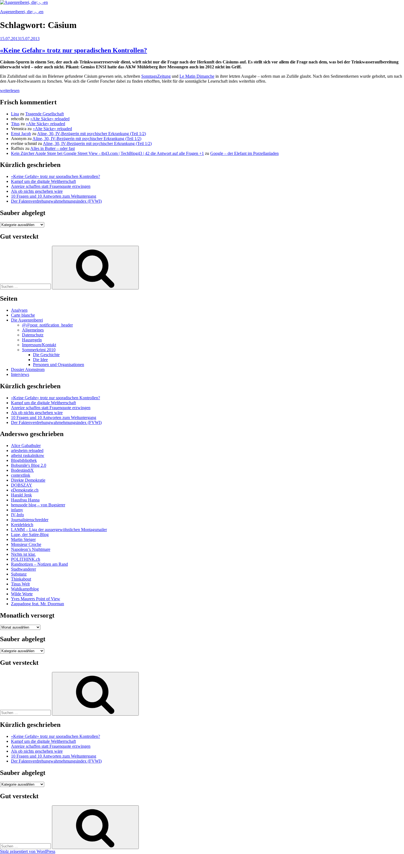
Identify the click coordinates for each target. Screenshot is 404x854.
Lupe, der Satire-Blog (30, 534)
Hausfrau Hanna (25, 500)
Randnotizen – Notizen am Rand (39, 564)
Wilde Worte (22, 593)
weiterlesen (10, 90)
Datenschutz (32, 335)
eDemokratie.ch (24, 490)
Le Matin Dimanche (196, 76)
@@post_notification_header (47, 325)
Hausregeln (32, 339)
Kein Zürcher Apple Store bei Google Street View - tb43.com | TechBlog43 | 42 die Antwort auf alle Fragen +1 (107, 153)
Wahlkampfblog (25, 589)
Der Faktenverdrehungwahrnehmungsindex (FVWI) (56, 201)
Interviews (20, 374)
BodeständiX (22, 470)
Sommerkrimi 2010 (39, 349)
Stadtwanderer (23, 569)
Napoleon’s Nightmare (30, 549)
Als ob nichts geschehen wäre (37, 191)
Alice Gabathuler (26, 445)
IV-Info (17, 514)
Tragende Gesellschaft (44, 113)
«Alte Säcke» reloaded (50, 118)
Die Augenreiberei (27, 320)
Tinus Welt (20, 584)
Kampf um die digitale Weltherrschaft (43, 181)
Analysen (19, 310)
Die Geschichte (46, 354)
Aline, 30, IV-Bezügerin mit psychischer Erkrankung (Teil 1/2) (91, 133)
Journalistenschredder (29, 519)
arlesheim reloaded (27, 450)
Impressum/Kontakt (39, 344)
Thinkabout (21, 579)
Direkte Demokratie (28, 480)
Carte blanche (23, 315)
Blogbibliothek (24, 460)
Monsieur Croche (26, 544)
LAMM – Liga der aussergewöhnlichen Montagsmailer (59, 529)
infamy (17, 509)
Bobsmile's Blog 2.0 (28, 465)
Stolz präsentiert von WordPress (27, 851)
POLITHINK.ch (25, 559)
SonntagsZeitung (156, 76)
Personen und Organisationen (58, 364)
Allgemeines (33, 330)
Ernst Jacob (21, 133)
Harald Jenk (21, 495)
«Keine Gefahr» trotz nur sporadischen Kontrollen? (73, 50)
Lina (15, 113)
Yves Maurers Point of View (35, 598)
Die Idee (40, 359)
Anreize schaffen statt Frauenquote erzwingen (50, 186)
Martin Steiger (23, 539)
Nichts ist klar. (23, 554)
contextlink (20, 475)
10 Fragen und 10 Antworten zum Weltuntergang (53, 196)
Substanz (19, 574)
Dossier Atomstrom (28, 369)
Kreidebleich (22, 524)
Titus (15, 123)
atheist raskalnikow (27, 455)
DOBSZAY (21, 485)
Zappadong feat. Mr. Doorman (37, 603)
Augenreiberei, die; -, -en (21, 11)
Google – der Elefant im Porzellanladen (244, 153)
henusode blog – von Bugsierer (38, 505)
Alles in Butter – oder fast (52, 148)
